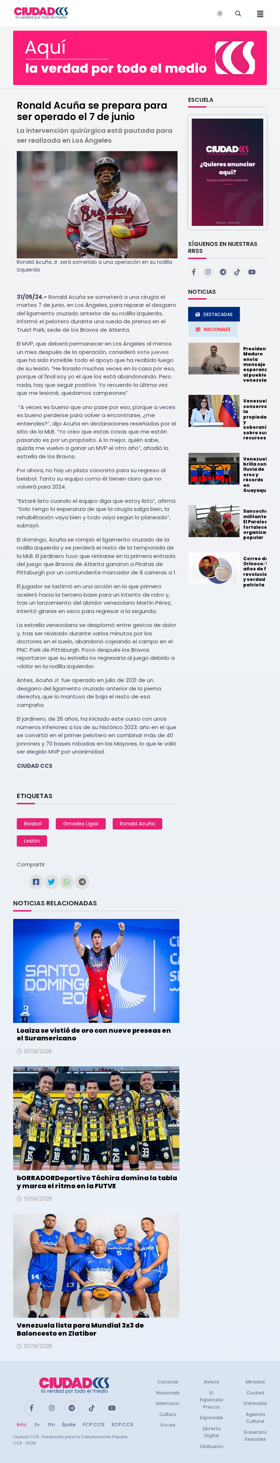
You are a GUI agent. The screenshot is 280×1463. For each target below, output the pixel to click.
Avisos (211, 1381)
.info (21, 1424)
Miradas (255, 1381)
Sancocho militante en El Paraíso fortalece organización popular (260, 524)
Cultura (167, 1414)
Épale (68, 1424)
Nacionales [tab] (217, 329)
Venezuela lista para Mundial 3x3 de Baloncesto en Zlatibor (80, 1329)
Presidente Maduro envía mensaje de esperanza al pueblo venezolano (258, 364)
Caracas (168, 1381)
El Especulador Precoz (215, 1399)
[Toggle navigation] (258, 13)
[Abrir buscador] (238, 13)
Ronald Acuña (137, 823)
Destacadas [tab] (218, 314)
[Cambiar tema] (220, 13)
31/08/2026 (38, 1051)
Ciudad (255, 1392)
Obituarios (212, 1446)
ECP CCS (122, 1424)
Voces (167, 1424)
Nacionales (169, 1392)
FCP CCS (93, 1424)
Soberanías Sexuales (258, 1436)
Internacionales (174, 1403)
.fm (51, 1424)
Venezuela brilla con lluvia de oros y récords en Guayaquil (256, 474)
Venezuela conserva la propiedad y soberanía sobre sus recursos (256, 419)
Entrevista (255, 1403)
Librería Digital (212, 1432)
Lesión (32, 840)
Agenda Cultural (255, 1418)
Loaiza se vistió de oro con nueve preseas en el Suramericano (94, 1034)
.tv (36, 1424)
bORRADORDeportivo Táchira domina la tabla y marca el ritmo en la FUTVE (97, 1181)
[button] (227, 172)
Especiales (213, 1417)
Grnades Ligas (80, 823)
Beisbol (33, 823)
